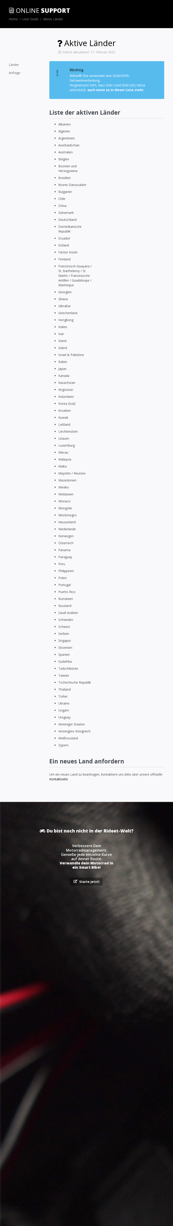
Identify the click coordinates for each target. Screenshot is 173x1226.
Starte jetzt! (88, 881)
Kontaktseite (58, 779)
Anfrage (14, 73)
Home (13, 19)
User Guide (31, 19)
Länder (14, 65)
